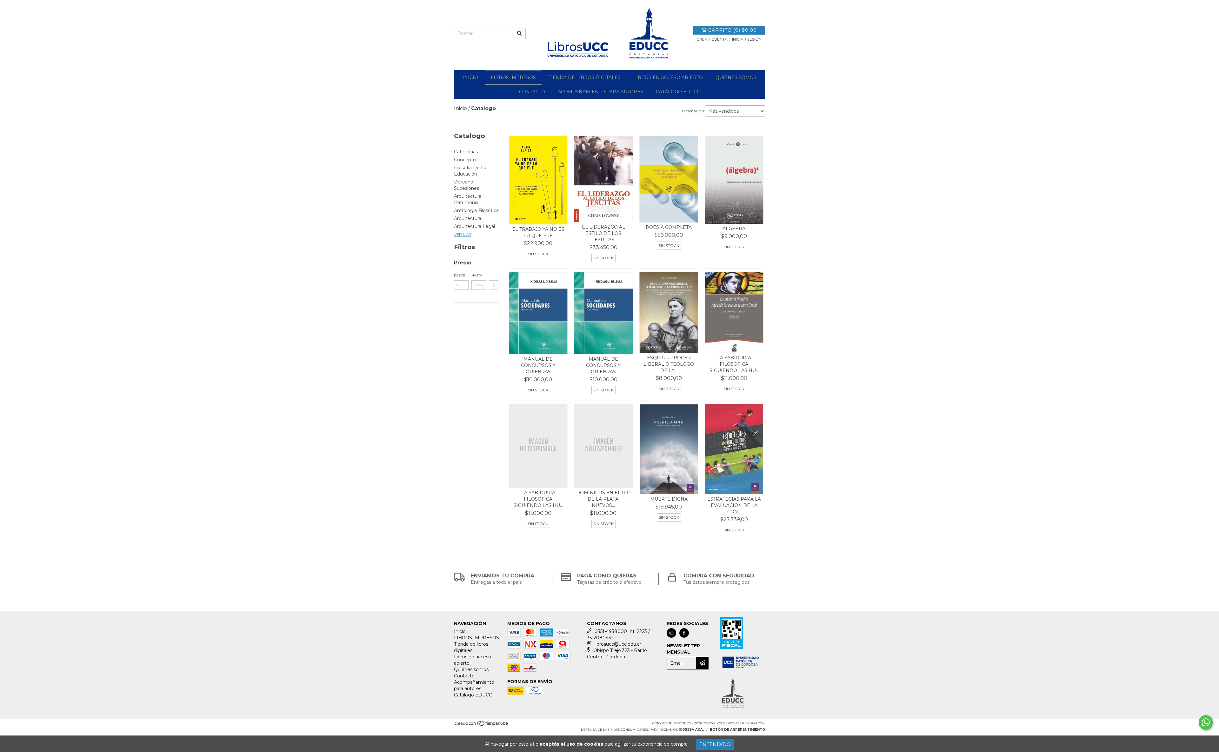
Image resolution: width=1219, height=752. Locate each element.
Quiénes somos (736, 77)
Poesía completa (669, 227)
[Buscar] (519, 33)
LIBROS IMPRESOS (513, 77)
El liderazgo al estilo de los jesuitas (603, 233)
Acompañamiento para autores (600, 92)
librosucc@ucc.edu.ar (618, 644)
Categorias (466, 152)
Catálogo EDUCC (678, 92)
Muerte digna (669, 499)
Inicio (470, 77)
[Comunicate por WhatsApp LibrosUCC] (1206, 722)
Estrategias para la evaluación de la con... (734, 505)
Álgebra (734, 228)
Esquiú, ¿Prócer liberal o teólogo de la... (668, 364)
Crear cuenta (712, 39)
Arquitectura (467, 218)
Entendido (715, 744)
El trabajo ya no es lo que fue (538, 232)
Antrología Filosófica (476, 210)
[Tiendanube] (482, 725)
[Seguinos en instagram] (671, 633)
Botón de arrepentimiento (737, 730)
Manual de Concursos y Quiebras (538, 365)
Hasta (476, 275)
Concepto (465, 160)
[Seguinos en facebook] (684, 633)
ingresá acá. (691, 730)
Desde (459, 275)
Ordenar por (693, 111)
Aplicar (493, 285)
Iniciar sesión (747, 39)
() (732, 30)
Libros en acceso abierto (668, 77)
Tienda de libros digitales (585, 77)
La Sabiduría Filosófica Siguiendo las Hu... (734, 364)
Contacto (532, 92)
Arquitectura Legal (474, 226)
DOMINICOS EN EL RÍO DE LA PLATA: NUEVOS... (603, 499)
